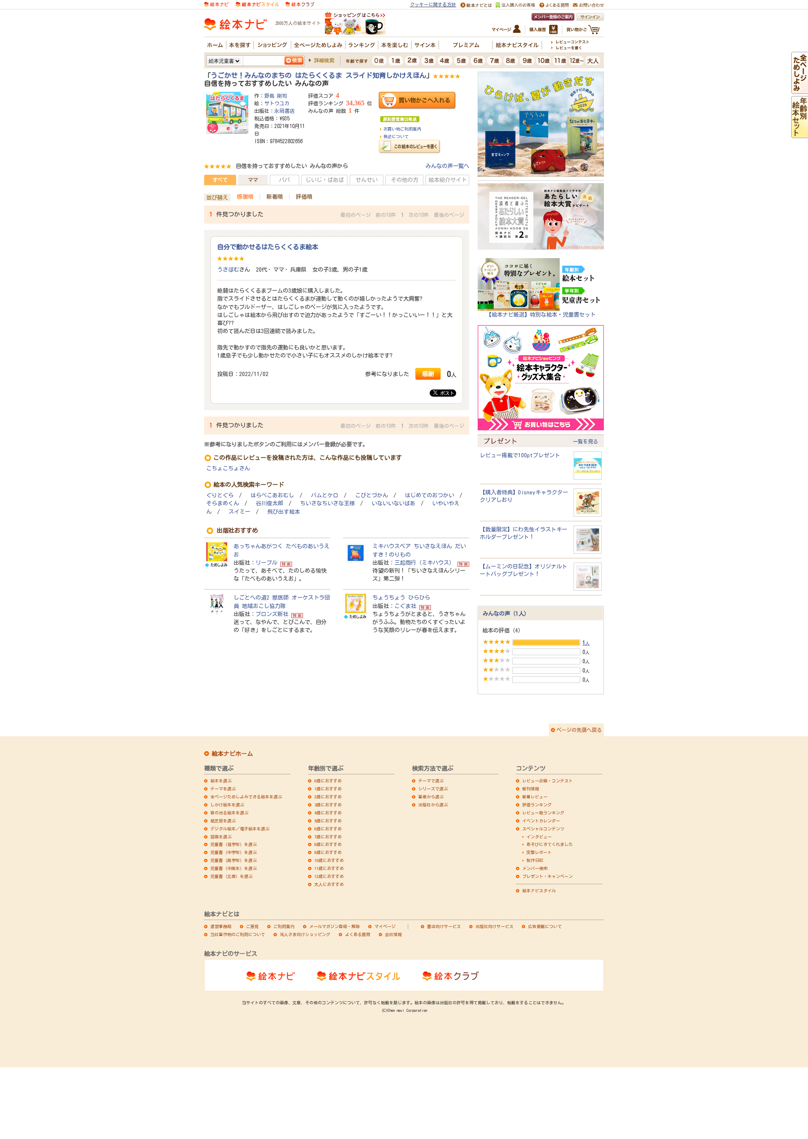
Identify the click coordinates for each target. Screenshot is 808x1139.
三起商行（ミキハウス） (424, 562)
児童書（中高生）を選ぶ (233, 868)
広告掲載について (545, 926)
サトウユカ (277, 103)
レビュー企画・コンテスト (547, 781)
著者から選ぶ (431, 797)
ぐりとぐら (220, 495)
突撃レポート (539, 852)
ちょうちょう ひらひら (401, 597)
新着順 (274, 197)
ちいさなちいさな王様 (327, 503)
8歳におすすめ (328, 844)
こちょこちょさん (228, 468)
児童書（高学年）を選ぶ (233, 860)
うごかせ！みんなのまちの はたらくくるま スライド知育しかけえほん (318, 75)
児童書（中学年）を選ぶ (233, 852)
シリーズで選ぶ (433, 789)
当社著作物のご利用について (237, 934)
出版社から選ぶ (433, 805)
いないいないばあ (393, 503)
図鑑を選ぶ (220, 837)
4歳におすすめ (328, 813)
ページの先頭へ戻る (579, 729)
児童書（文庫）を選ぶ (231, 876)
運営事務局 (220, 926)
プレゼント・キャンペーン (547, 876)
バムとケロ (324, 495)
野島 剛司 (275, 95)
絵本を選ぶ (220, 781)
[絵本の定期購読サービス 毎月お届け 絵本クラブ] (299, 4)
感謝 (428, 374)
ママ (253, 179)
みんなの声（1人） (506, 613)
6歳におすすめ (328, 829)
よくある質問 (357, 934)
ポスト (446, 393)
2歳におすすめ (328, 797)
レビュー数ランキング (543, 813)
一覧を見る (585, 441)
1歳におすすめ (328, 789)
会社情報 (393, 934)
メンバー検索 (535, 868)
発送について (396, 136)
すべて (220, 179)
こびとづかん (371, 495)
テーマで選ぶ (431, 781)
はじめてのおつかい (429, 495)
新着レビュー (535, 797)
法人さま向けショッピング (305, 934)
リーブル (266, 562)
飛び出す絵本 (283, 512)
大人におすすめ (329, 884)
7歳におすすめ (328, 837)
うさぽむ (228, 269)
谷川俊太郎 (269, 503)
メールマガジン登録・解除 (334, 926)
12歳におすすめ (329, 876)
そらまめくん (222, 503)
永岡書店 (284, 110)
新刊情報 (530, 789)
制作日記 (534, 860)
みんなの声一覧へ (447, 166)
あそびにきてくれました (549, 844)
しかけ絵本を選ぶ (227, 805)
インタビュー (539, 837)
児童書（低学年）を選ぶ (233, 844)
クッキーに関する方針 (433, 4)
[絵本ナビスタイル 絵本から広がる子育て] (257, 4)
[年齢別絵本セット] (799, 133)
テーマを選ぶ (223, 789)
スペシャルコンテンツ (543, 829)
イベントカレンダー (541, 821)
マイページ (385, 926)
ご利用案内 (284, 926)
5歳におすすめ (328, 821)
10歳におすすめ (329, 860)
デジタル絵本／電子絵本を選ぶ (239, 829)
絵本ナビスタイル (539, 890)
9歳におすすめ (328, 852)
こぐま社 (405, 606)
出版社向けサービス (494, 926)
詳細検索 (324, 60)
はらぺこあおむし (272, 495)
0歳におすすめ (328, 781)
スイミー (239, 512)
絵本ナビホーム (232, 754)
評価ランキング (537, 805)
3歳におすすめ (328, 805)
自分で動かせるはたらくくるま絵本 (267, 246)
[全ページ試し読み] (799, 89)
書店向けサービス (444, 926)
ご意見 (252, 926)
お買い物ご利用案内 (402, 129)
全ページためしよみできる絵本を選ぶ (246, 797)
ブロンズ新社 (271, 614)
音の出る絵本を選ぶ (229, 813)
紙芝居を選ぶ (223, 821)
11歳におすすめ (329, 868)
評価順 (304, 197)
